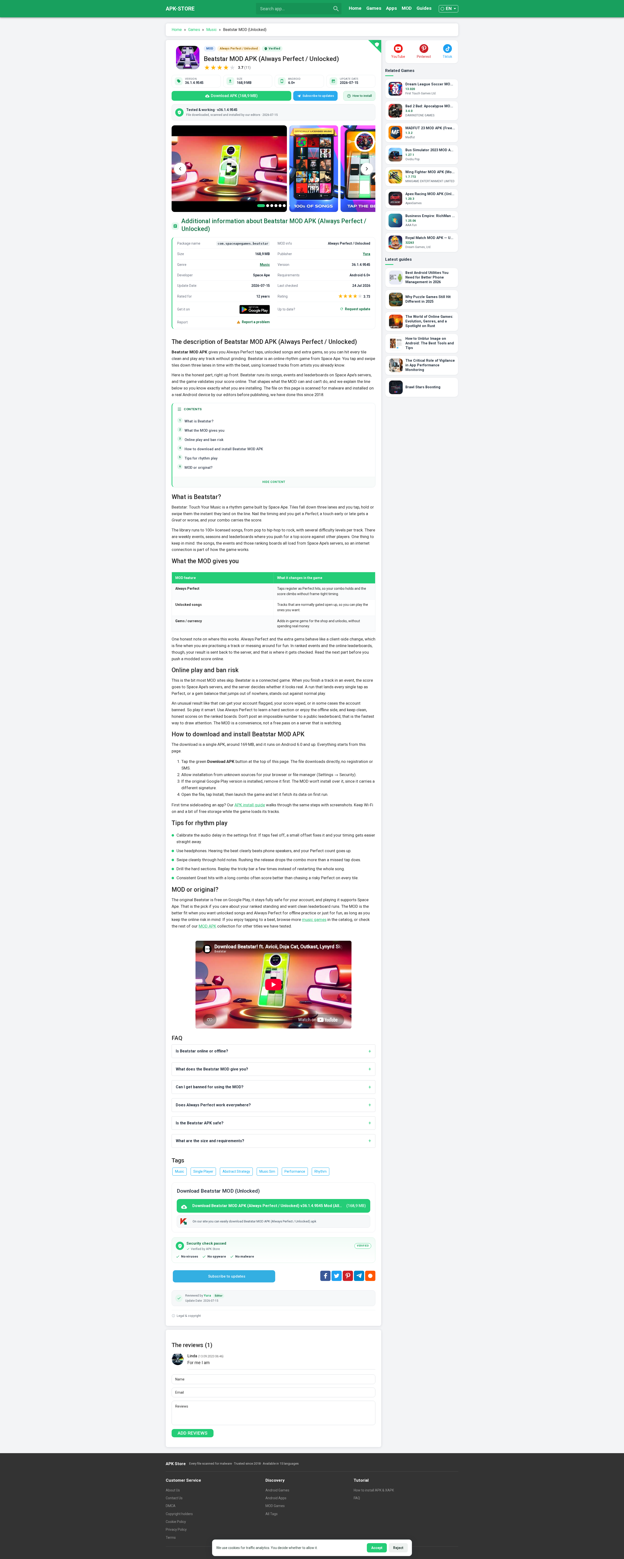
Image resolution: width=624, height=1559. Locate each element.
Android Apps (275, 1498)
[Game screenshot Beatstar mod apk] (313, 168)
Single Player (203, 1171)
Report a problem (256, 322)
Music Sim (267, 1171)
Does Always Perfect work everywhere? (213, 1105)
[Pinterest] (348, 1276)
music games (314, 919)
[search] (336, 9)
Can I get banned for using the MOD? (210, 1087)
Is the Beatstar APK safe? (200, 1123)
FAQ (357, 1498)
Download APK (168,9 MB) (234, 95)
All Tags (271, 1514)
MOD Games (275, 1506)
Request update (357, 309)
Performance (294, 1171)
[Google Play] (254, 309)
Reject (398, 1548)
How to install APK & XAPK (374, 1490)
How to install (362, 96)
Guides (424, 8)
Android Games (277, 1490)
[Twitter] (337, 1276)
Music (265, 265)
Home (355, 8)
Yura (366, 254)
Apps (391, 8)
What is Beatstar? (199, 421)
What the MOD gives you (204, 431)
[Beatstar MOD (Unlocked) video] (229, 168)
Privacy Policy (176, 1529)
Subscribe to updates (318, 96)
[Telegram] (359, 1276)
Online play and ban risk (204, 440)
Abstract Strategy (236, 1171)
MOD (407, 8)
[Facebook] (325, 1276)
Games (373, 8)
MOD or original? (199, 468)
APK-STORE (180, 9)
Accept (376, 1548)
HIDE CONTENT (273, 482)
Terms (171, 1537)
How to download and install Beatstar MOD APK (224, 449)
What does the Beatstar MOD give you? (212, 1069)
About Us (173, 1490)
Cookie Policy (176, 1522)
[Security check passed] (374, 46)
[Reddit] (370, 1276)
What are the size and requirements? (210, 1141)
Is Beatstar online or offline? (202, 1051)
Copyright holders (179, 1514)
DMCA (171, 1506)
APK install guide (249, 804)
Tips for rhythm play (201, 458)
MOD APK (207, 926)
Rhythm (320, 1171)
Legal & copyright (189, 1316)
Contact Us (174, 1498)
